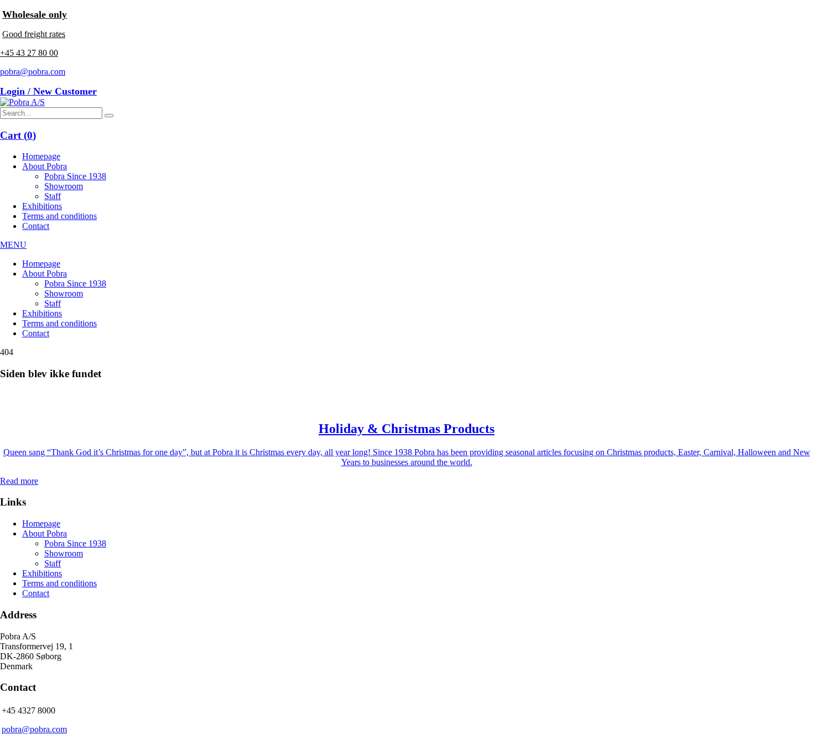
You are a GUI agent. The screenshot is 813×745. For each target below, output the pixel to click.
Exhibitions (42, 206)
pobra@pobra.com (32, 71)
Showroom (63, 186)
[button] (109, 115)
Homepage (41, 156)
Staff (52, 196)
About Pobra (44, 166)
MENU (13, 244)
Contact (35, 226)
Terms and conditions (59, 216)
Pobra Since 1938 (75, 176)
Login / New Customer (48, 91)
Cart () (18, 135)
